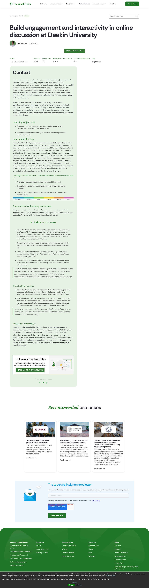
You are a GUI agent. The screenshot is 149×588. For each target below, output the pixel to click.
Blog (90, 553)
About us (118, 546)
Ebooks (90, 549)
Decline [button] (79, 585)
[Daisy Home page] (20, 4)
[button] (44, 4)
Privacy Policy (111, 576)
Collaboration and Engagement (21, 558)
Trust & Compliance (121, 553)
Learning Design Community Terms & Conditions (126, 568)
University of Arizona (69, 546)
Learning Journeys (42, 553)
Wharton (65, 549)
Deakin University (68, 556)
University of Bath (68, 553)
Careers (117, 549)
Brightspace (96, 62)
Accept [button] (71, 585)
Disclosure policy (120, 556)
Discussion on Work (21, 61)
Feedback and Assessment (19, 555)
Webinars (91, 556)
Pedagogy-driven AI (16, 565)
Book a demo (132, 4)
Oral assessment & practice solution (19, 547)
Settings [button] (74, 583)
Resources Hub (93, 546)
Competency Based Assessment (20, 551)
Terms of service (120, 560)
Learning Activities (42, 549)
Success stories (15, 16)
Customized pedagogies (18, 562)
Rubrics (38, 546)
